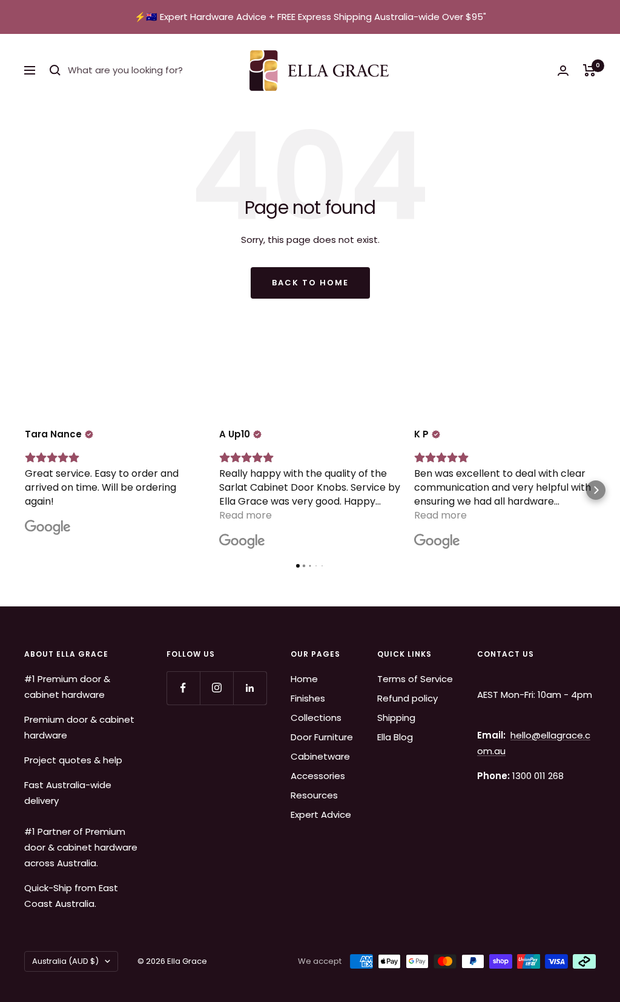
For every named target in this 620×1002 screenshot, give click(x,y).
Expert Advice (321, 814)
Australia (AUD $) (65, 961)
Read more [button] (245, 515)
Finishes (308, 698)
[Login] (563, 70)
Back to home (310, 282)
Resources (314, 795)
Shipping (396, 717)
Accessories (318, 775)
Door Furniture (322, 737)
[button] (24, 490)
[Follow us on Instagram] (216, 688)
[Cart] (589, 70)
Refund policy (407, 698)
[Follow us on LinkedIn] (249, 688)
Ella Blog (395, 737)
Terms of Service (415, 678)
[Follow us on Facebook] (183, 688)
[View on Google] (48, 527)
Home (304, 678)
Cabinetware (320, 756)
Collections (316, 717)
